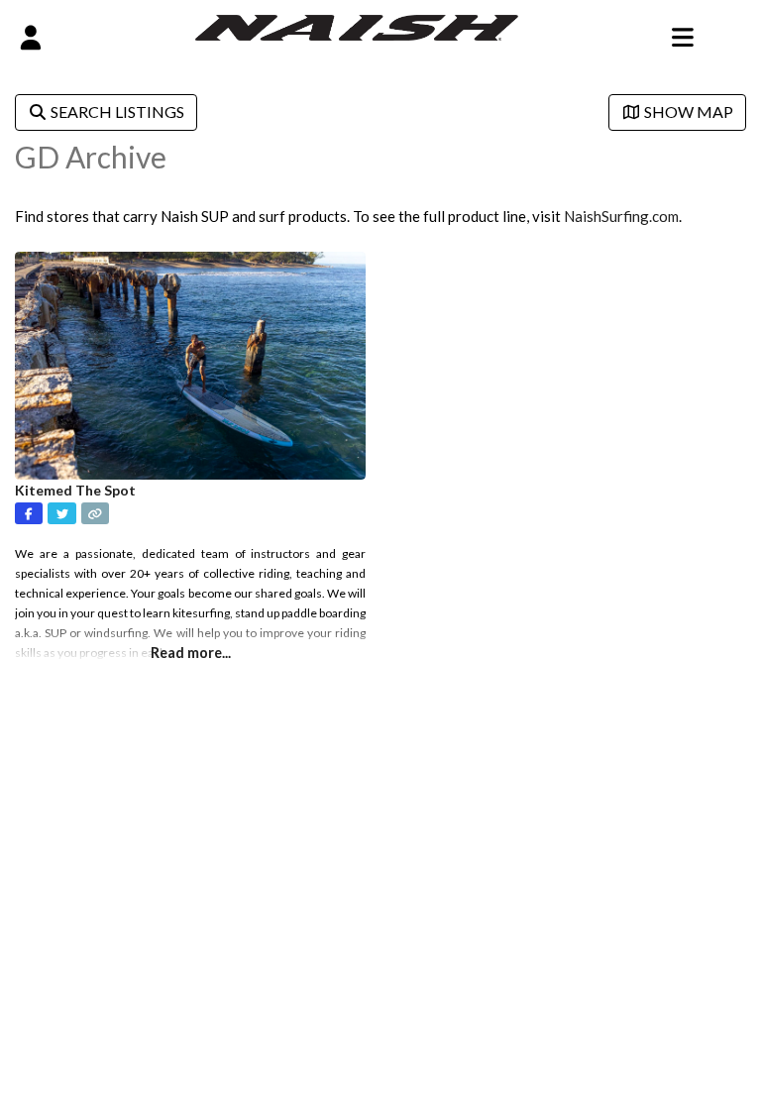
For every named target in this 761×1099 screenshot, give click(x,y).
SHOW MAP (687, 111)
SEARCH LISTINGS (116, 111)
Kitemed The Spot (75, 490)
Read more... (191, 652)
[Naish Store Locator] (357, 26)
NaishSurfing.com (621, 216)
